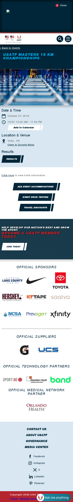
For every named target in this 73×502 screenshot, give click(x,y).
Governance (36, 441)
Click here (7, 175)
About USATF (36, 435)
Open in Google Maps (20, 144)
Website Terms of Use (33, 498)
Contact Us (36, 429)
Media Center (36, 447)
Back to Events (11, 48)
